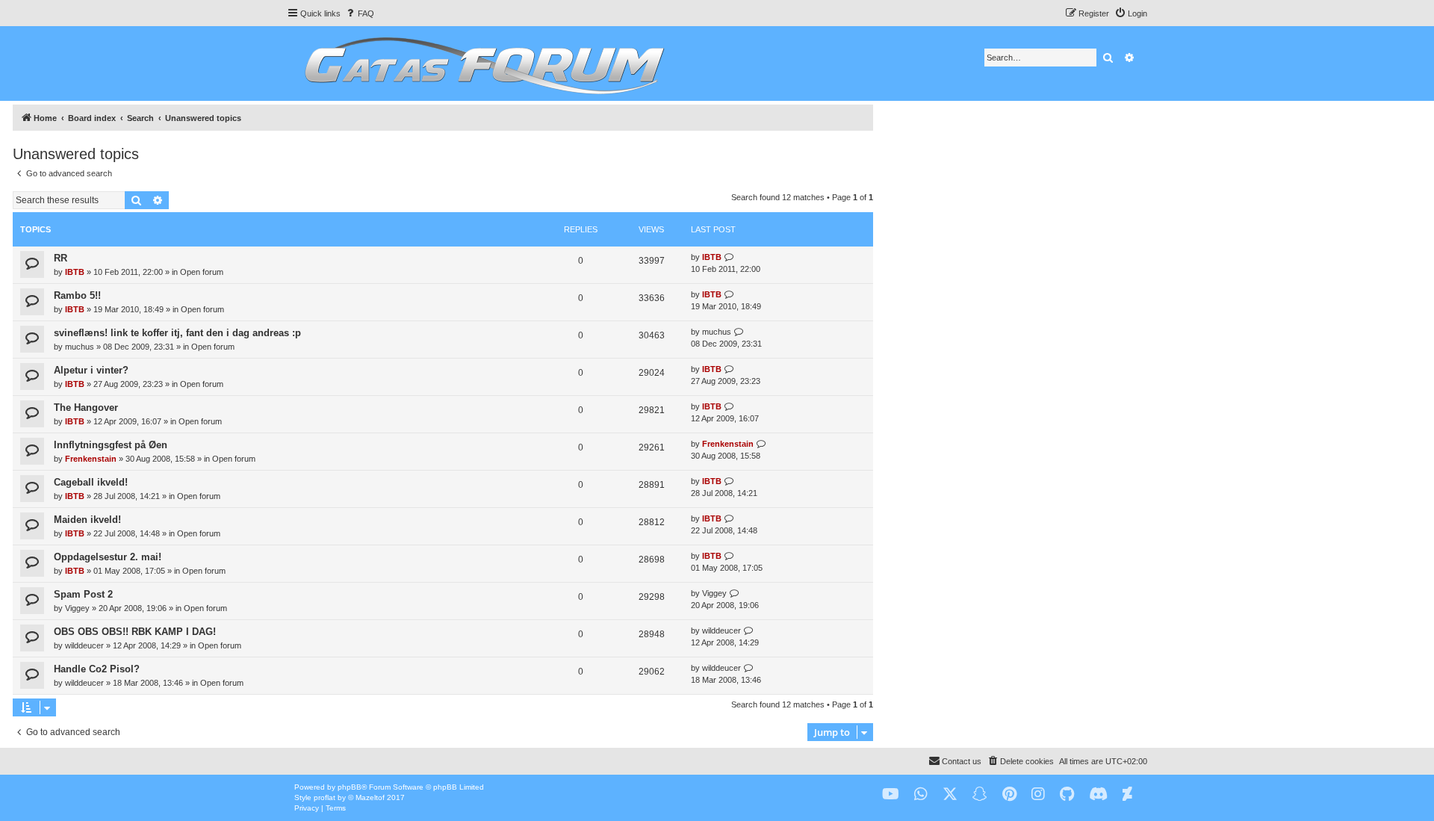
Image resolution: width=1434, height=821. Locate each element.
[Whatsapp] (920, 794)
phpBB (349, 787)
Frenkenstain (91, 458)
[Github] (1067, 794)
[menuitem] (359, 13)
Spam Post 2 (83, 594)
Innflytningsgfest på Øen (110, 444)
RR (60, 258)
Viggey (77, 608)
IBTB (74, 271)
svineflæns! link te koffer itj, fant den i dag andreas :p (177, 332)
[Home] (482, 63)
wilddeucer (84, 645)
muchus (79, 346)
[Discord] (1098, 794)
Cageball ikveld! (91, 482)
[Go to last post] (729, 257)
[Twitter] (950, 794)
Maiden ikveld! (87, 519)
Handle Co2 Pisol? (97, 669)
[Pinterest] (1009, 794)
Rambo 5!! (77, 295)
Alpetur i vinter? (91, 370)
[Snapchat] (980, 794)
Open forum (201, 271)
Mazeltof (370, 797)
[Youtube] (890, 794)
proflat (324, 797)
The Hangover (86, 407)
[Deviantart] (1127, 794)
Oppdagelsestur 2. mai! (107, 557)
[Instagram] (1038, 794)
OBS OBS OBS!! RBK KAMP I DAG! (135, 631)
